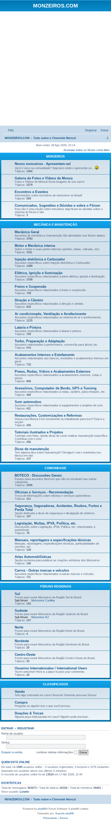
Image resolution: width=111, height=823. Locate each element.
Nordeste (22, 641)
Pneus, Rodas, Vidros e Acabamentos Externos (52, 371)
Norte (19, 627)
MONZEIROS (55, 156)
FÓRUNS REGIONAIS (55, 586)
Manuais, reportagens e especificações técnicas (53, 540)
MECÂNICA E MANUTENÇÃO (55, 224)
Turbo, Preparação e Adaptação (40, 341)
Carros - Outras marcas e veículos (42, 570)
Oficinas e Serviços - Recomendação (44, 492)
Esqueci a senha (11, 752)
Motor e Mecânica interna (35, 246)
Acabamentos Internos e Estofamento (45, 355)
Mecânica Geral (27, 232)
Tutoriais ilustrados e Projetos (39, 432)
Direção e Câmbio (29, 300)
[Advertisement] (55, 69)
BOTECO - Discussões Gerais (38, 475)
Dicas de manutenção (32, 449)
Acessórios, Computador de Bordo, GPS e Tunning (56, 388)
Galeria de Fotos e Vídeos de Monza (44, 178)
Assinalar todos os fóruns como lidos (87, 150)
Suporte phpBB (64, 813)
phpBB (42, 808)
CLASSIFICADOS (55, 684)
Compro (21, 702)
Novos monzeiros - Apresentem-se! (43, 164)
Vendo (20, 692)
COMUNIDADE (55, 468)
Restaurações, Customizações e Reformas (48, 415)
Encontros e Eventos (31, 192)
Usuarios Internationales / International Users (51, 668)
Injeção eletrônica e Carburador (40, 259)
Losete (24, 791)
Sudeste (21, 610)
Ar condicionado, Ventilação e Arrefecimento (50, 314)
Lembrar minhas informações (55, 752)
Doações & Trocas (29, 713)
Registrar (25, 728)
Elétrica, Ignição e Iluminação (38, 273)
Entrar (7, 728)
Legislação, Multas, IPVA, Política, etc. (45, 523)
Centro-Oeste (25, 654)
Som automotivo (28, 402)
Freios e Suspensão (30, 286)
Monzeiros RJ (40, 617)
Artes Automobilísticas (33, 557)
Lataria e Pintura (28, 327)
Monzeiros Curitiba (43, 600)
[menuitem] (10, 130)
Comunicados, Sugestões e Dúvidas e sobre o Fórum (57, 205)
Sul (17, 594)
